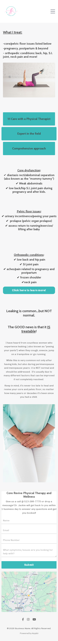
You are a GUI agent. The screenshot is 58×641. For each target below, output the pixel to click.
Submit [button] (29, 564)
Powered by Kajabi (29, 633)
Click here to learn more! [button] (29, 290)
